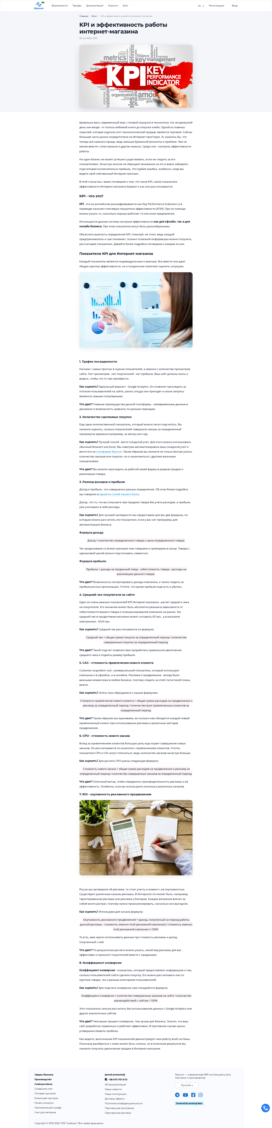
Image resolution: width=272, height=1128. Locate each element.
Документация (94, 5)
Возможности (60, 5)
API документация (115, 1084)
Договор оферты (115, 1098)
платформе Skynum (109, 451)
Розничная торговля (46, 1098)
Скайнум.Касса (43, 1084)
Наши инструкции (115, 1094)
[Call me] (265, 1108)
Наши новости (113, 1089)
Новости (113, 5)
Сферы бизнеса (43, 1074)
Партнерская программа (119, 1108)
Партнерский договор (118, 1112)
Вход (235, 5)
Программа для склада (47, 1107)
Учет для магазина (45, 1112)
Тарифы (77, 5)
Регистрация (216, 5)
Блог (125, 5)
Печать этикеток (44, 1103)
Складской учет (43, 1088)
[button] (201, 6)
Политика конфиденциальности (123, 1103)
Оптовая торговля (45, 1093)
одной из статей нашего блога (119, 494)
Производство (43, 1079)
